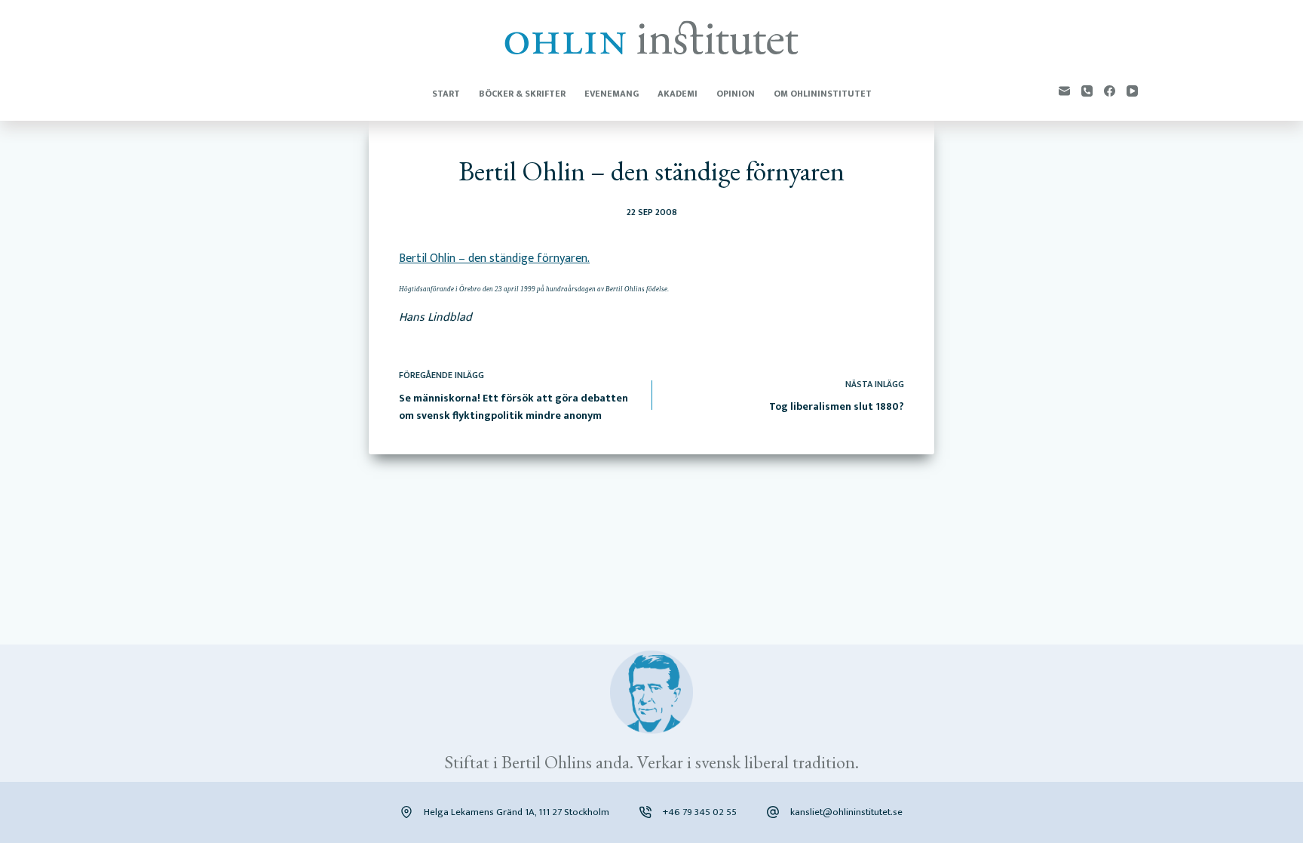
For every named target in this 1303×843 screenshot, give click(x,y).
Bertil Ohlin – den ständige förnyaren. (494, 258)
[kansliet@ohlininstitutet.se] (773, 812)
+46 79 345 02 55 (700, 812)
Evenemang (611, 93)
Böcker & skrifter (522, 93)
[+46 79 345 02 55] (645, 812)
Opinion (735, 93)
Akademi (677, 93)
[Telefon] (1087, 91)
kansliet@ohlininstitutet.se (846, 812)
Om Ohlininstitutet (823, 93)
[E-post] (1064, 91)
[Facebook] (1109, 91)
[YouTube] (1132, 91)
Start (446, 93)
